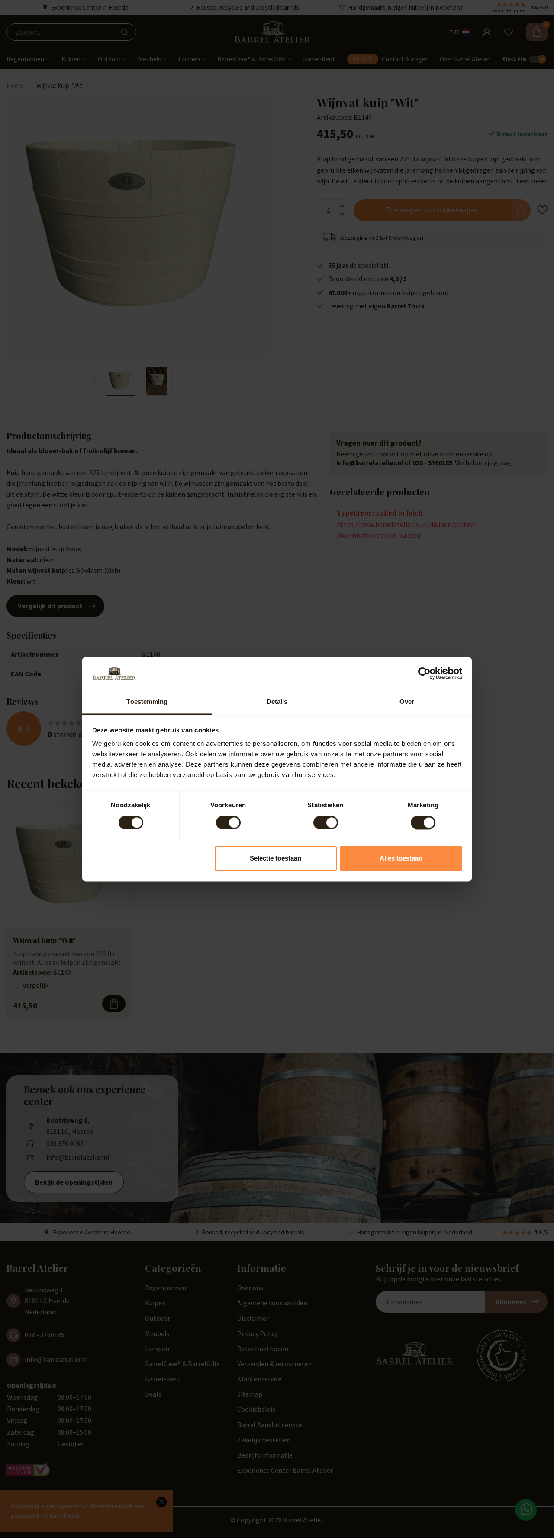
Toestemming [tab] (146, 702)
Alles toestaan (401, 858)
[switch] (228, 822)
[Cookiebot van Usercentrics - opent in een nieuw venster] (424, 673)
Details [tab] (277, 702)
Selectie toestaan (275, 858)
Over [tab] (406, 702)
